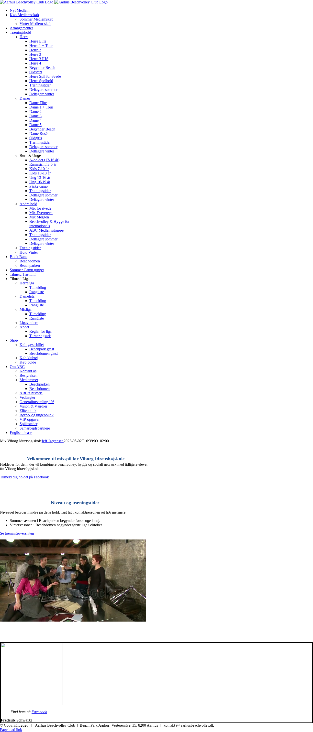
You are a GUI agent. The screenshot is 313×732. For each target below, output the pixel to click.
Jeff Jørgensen (53, 441)
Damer (25, 98)
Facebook (39, 712)
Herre (24, 37)
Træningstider (30, 248)
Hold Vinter (29, 252)
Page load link (11, 730)
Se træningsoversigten (17, 533)
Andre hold (28, 204)
